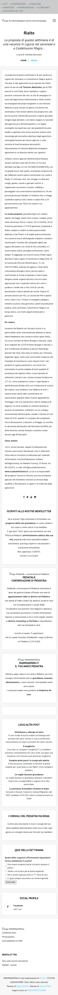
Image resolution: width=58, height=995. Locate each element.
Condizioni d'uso (9, 932)
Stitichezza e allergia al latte (29, 732)
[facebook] (24, 497)
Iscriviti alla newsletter (18, 823)
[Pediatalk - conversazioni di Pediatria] (29, 573)
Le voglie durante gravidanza (29, 774)
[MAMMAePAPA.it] (13, 928)
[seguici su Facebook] (8, 907)
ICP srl (42, 978)
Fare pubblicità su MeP (12, 940)
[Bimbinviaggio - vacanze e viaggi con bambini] (25, 7)
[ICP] (4, 3)
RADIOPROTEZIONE (36, 990)
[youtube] (31, 497)
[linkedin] (35, 497)
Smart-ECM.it (22, 986)
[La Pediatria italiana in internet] (12, 10)
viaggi (33, 60)
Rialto (29, 32)
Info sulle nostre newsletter (15, 961)
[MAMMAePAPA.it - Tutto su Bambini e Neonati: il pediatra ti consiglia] (18, 3)
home (23, 60)
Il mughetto (29, 746)
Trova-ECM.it (45, 986)
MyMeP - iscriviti (9, 965)
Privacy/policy (8, 936)
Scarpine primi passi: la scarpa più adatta (29, 760)
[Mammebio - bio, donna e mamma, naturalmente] (35, 3)
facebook (18, 905)
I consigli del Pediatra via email (29, 816)
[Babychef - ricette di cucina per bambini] (8, 7)
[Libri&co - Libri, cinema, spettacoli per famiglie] (43, 7)
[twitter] (27, 497)
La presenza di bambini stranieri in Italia (29, 788)
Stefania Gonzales (33, 54)
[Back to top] (52, 989)
